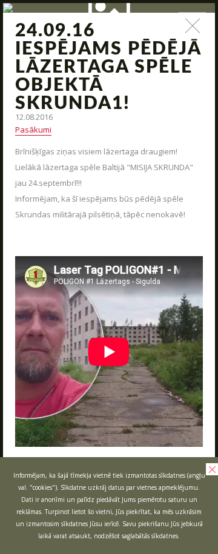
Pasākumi (33, 129)
